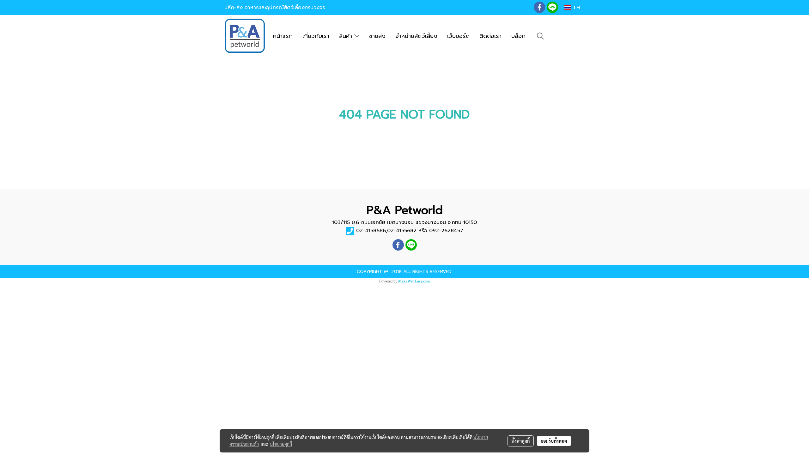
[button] (540, 36)
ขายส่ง (377, 36)
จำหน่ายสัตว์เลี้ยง (416, 36)
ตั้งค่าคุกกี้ (521, 441)
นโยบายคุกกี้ (281, 444)
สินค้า (346, 36)
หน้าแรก (283, 36)
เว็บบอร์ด (458, 36)
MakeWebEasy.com (414, 281)
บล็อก (518, 36)
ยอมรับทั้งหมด (554, 441)
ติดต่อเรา (490, 36)
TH (575, 7)
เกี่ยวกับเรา (315, 36)
